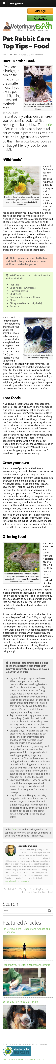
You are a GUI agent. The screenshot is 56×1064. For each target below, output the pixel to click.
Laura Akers (13, 54)
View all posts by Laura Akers (17, 881)
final (13, 829)
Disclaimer (28, 1059)
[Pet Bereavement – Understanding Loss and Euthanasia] (24, 947)
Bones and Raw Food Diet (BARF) (20, 1001)
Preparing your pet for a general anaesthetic (26, 964)
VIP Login (40, 11)
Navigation (16, 3)
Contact (19, 1059)
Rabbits (39, 54)
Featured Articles (22, 922)
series (49, 124)
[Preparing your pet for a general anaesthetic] (24, 982)
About (5, 1059)
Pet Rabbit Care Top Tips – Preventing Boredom (26, 889)
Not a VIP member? (40, 18)
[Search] (49, 911)
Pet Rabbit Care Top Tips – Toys (37, 892)
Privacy (12, 1059)
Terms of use (39, 1059)
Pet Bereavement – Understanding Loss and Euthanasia (26, 930)
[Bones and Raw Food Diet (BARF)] (24, 1017)
